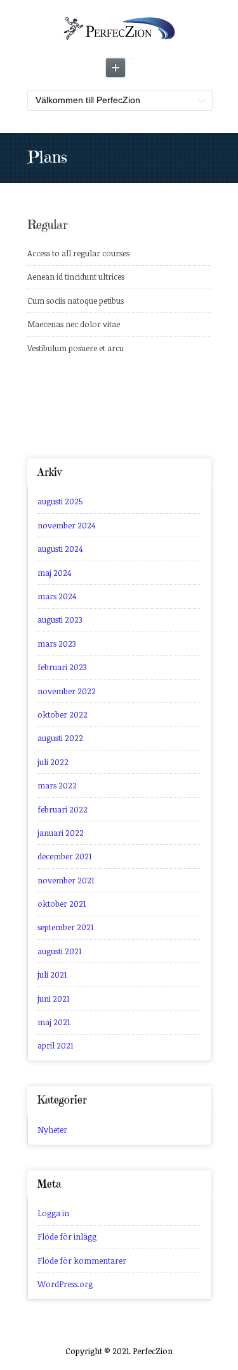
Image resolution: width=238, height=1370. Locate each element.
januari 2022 (60, 832)
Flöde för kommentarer (81, 1260)
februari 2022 (62, 809)
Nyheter (52, 1129)
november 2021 (65, 880)
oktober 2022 (62, 714)
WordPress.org (65, 1284)
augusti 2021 (59, 951)
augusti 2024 (60, 548)
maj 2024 (54, 572)
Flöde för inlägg (66, 1236)
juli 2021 (52, 974)
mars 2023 (56, 643)
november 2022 (66, 691)
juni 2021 (53, 998)
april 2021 (55, 1045)
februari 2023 (62, 667)
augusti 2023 (60, 619)
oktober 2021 (61, 903)
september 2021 (65, 927)
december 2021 (64, 856)
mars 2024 (56, 596)
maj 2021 (53, 1022)
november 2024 (66, 525)
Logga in (53, 1213)
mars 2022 (57, 785)
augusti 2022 (60, 738)
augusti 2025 (60, 501)
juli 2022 (53, 762)
